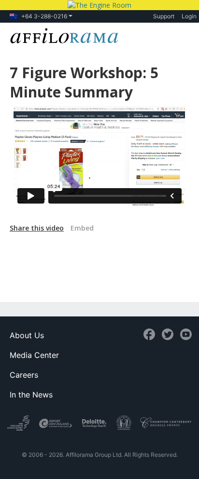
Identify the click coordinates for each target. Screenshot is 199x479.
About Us (27, 335)
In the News (31, 394)
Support (163, 16)
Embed (82, 228)
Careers (24, 375)
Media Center (34, 355)
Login (189, 16)
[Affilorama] (62, 34)
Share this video (37, 228)
